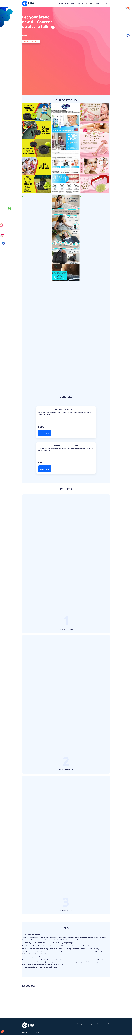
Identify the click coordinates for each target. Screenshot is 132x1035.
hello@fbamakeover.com (32, 995)
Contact (107, 1024)
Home (70, 1024)
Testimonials (98, 1024)
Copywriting (89, 1024)
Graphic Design (78, 1024)
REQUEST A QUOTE (30, 41)
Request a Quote (44, 433)
